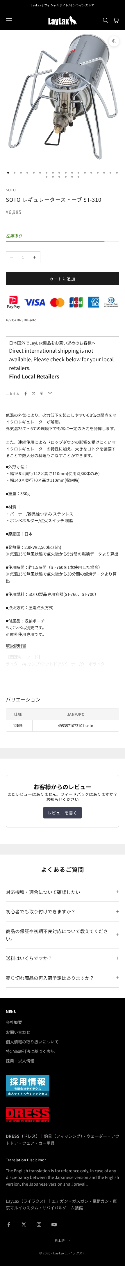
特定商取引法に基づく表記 (30, 1051)
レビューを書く (62, 813)
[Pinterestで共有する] (42, 393)
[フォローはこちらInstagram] (39, 1224)
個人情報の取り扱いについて (32, 1042)
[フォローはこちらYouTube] (54, 1224)
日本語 (60, 1240)
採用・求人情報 (20, 1061)
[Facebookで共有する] (25, 393)
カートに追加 (62, 279)
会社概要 (14, 1022)
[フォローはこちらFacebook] (9, 1224)
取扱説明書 (16, 645)
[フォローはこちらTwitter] (24, 1224)
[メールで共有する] (50, 393)
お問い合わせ (18, 1032)
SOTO (11, 189)
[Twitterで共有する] (33, 393)
